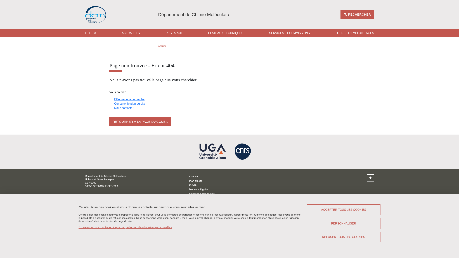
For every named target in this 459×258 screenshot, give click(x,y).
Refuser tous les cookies (343, 236)
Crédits (193, 185)
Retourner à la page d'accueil (140, 121)
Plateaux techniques (225, 33)
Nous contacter (123, 107)
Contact (193, 176)
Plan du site (195, 180)
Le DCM (90, 33)
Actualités (131, 33)
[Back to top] (370, 177)
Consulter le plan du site (129, 103)
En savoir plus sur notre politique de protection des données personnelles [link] (125, 227)
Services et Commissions (289, 33)
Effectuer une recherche (129, 99)
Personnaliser (343, 223)
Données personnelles (202, 193)
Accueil (162, 45)
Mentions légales (198, 189)
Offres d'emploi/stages (355, 33)
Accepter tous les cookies (343, 209)
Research (174, 33)
